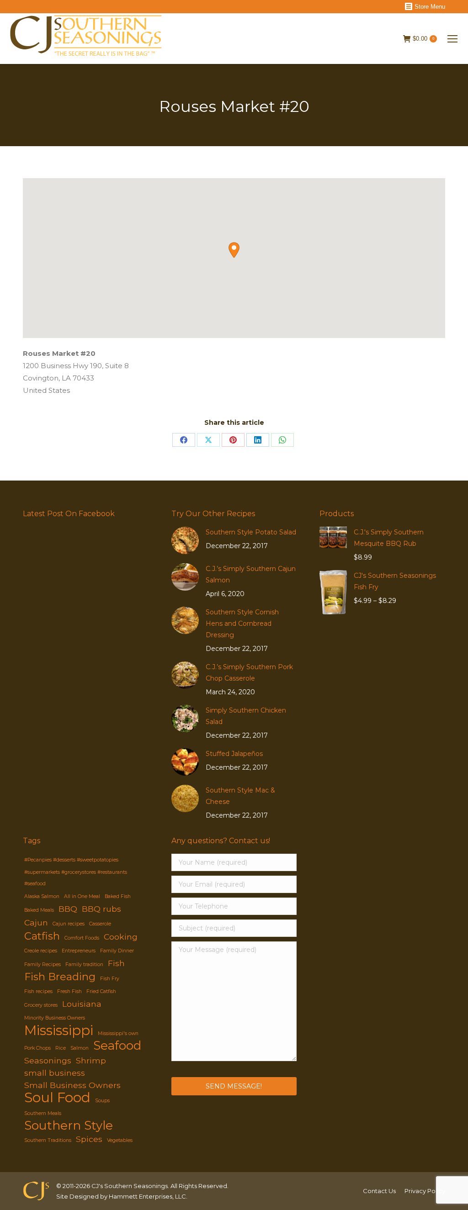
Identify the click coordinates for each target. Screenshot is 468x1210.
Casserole (100, 924)
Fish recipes (38, 991)
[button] (234, 250)
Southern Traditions (47, 1140)
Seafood (117, 1045)
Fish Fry (109, 979)
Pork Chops (37, 1048)
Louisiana (81, 1004)
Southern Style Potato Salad (251, 532)
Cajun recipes (69, 924)
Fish (116, 963)
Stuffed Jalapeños (234, 754)
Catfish (42, 936)
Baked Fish (118, 896)
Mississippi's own (118, 1033)
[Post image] (185, 540)
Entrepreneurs (79, 951)
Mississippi (58, 1030)
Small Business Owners (72, 1085)
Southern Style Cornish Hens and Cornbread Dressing (242, 623)
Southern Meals (42, 1113)
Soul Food (57, 1097)
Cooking (121, 936)
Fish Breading (60, 977)
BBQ (67, 909)
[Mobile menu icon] (452, 38)
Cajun (36, 922)
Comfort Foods (81, 938)
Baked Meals (39, 910)
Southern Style (68, 1125)
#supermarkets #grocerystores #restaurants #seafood (75, 878)
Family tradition (84, 964)
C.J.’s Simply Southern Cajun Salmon (251, 574)
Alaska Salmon (41, 896)
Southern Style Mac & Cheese (240, 796)
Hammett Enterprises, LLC (147, 1196)
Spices (89, 1139)
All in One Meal (82, 896)
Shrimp (91, 1060)
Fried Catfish (101, 991)
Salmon (79, 1048)
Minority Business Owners (54, 1018)
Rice (60, 1048)
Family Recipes (42, 964)
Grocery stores (41, 1005)
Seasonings (47, 1060)
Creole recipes (40, 951)
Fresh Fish (69, 991)
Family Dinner (117, 951)
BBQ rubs (101, 909)
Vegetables (120, 1140)
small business (54, 1073)
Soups (102, 1101)
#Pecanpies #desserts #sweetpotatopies (71, 860)
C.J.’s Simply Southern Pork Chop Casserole (249, 672)
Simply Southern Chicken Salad (246, 716)
